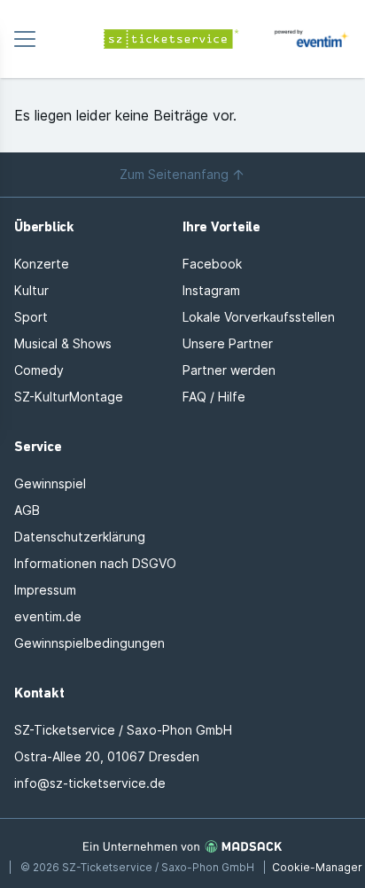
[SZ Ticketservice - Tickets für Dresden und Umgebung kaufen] (182, 39)
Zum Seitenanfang (174, 174)
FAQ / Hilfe (213, 396)
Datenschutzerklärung (79, 536)
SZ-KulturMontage (68, 396)
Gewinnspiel (50, 483)
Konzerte (41, 263)
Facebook (212, 263)
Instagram (211, 290)
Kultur (31, 290)
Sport (31, 316)
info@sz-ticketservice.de (90, 783)
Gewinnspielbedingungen (89, 642)
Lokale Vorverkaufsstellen (258, 316)
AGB (27, 510)
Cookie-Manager (317, 867)
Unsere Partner (227, 343)
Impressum (45, 589)
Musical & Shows (63, 343)
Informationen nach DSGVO (95, 563)
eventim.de (48, 616)
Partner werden (229, 370)
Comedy (39, 370)
